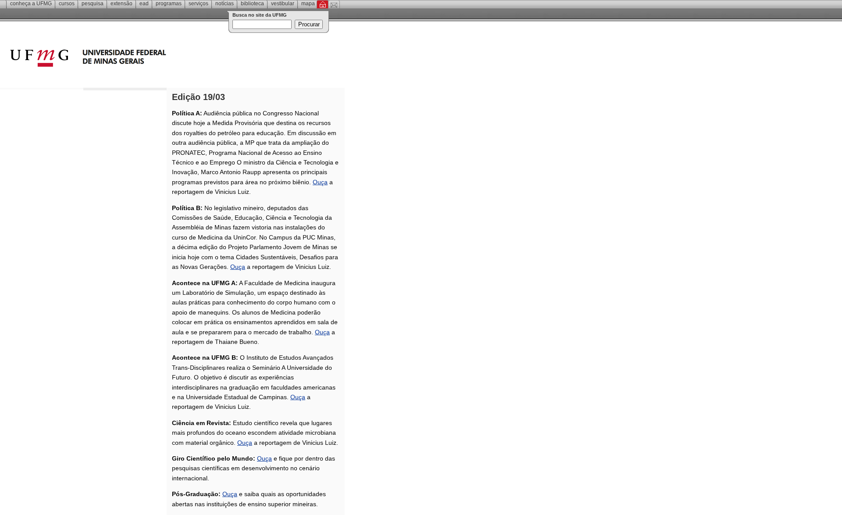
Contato (334, 4)
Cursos (67, 3)
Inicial (322, 4)
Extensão (121, 3)
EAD (144, 3)
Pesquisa (92, 3)
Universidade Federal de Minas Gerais (138, 59)
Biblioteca (252, 3)
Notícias (224, 3)
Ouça (320, 182)
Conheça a (31, 3)
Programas (169, 3)
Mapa (308, 3)
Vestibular (282, 3)
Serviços (198, 3)
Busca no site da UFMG (259, 15)
